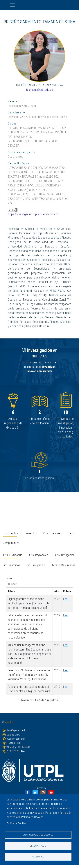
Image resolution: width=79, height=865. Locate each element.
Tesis (71, 533)
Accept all (38, 856)
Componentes (11, 543)
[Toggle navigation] (39, 5)
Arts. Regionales (38, 555)
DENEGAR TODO (38, 845)
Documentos (10, 533)
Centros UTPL (13, 734)
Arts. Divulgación (65, 555)
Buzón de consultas (16, 738)
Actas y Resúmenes (63, 565)
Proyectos (31, 533)
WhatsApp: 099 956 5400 (18, 747)
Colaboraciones (52, 533)
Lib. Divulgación (36, 565)
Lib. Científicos (11, 565)
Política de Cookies (16, 823)
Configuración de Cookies (38, 834)
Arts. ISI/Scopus (12, 555)
